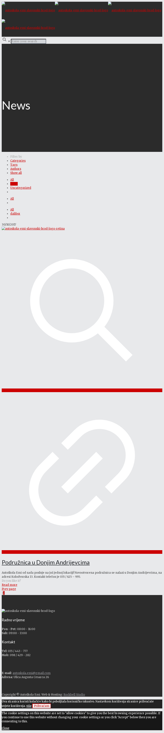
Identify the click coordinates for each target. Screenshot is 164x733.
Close (5, 728)
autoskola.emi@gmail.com (32, 673)
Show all (16, 173)
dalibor (15, 214)
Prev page (9, 589)
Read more (9, 585)
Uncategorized (20, 188)
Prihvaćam (41, 706)
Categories (18, 161)
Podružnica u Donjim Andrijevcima (46, 562)
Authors (15, 169)
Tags (14, 165)
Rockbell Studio (74, 694)
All (12, 180)
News (14, 184)
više (29, 706)
